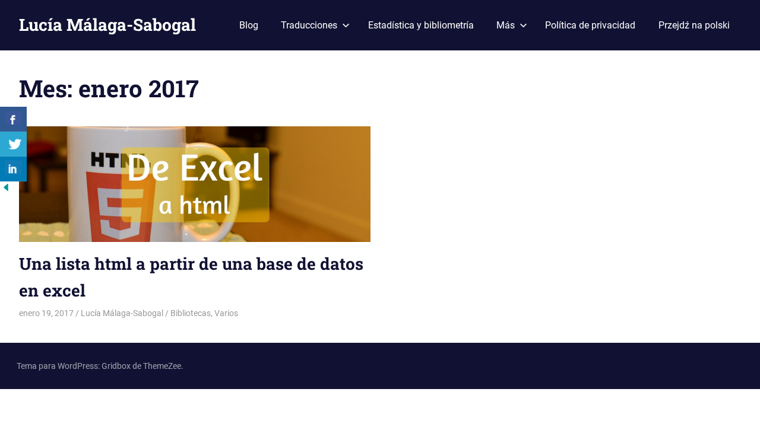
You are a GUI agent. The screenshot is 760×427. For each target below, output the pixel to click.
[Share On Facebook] (13, 119)
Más (505, 25)
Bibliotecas (190, 313)
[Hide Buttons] (6, 190)
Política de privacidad (590, 25)
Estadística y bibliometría (421, 25)
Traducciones (309, 25)
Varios (226, 313)
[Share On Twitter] (13, 144)
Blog (248, 25)
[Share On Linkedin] (13, 169)
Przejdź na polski (694, 25)
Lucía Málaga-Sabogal (107, 25)
